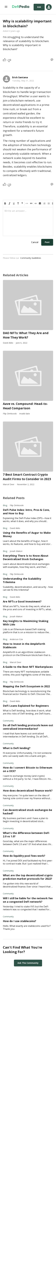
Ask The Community (28, 963)
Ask (39, 7)
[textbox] (28, 212)
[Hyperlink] (35, 203)
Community (8, 720)
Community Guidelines (30, 258)
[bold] (5, 203)
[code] (27, 203)
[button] (40, 203)
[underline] (14, 203)
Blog (5, 505)
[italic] (9, 203)
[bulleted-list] (49, 203)
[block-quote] (31, 203)
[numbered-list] (44, 203)
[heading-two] (22, 203)
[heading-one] (18, 203)
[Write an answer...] (52, 59)
